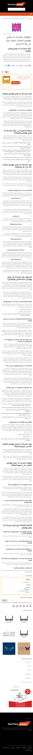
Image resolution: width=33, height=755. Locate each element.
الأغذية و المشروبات (26, 682)
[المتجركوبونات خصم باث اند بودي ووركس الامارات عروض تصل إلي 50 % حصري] (16, 27)
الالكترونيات (28, 678)
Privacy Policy (28, 750)
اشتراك (4, 600)
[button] (7, 65)
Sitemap (24, 748)
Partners (18, 748)
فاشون (29, 670)
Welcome (30, 748)
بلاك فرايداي (28, 662)
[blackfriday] (16, 4)
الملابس (29, 666)
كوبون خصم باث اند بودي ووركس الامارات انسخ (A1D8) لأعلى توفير (23, 77)
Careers (13, 748)
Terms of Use (6, 748)
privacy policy (30, 603)
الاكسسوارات (28, 674)
